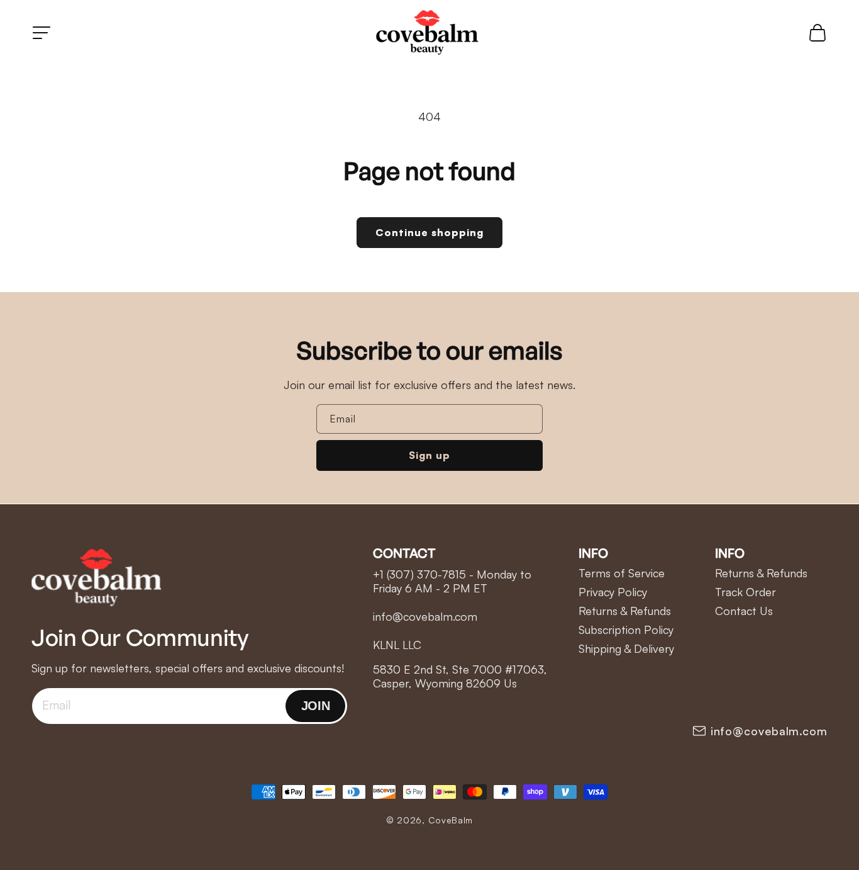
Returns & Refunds (625, 610)
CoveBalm (451, 820)
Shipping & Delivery (626, 648)
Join (315, 706)
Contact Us (744, 610)
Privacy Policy (613, 591)
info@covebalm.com (769, 731)
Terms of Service (622, 573)
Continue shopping (429, 232)
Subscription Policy (626, 629)
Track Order (745, 591)
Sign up (429, 455)
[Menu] (41, 33)
